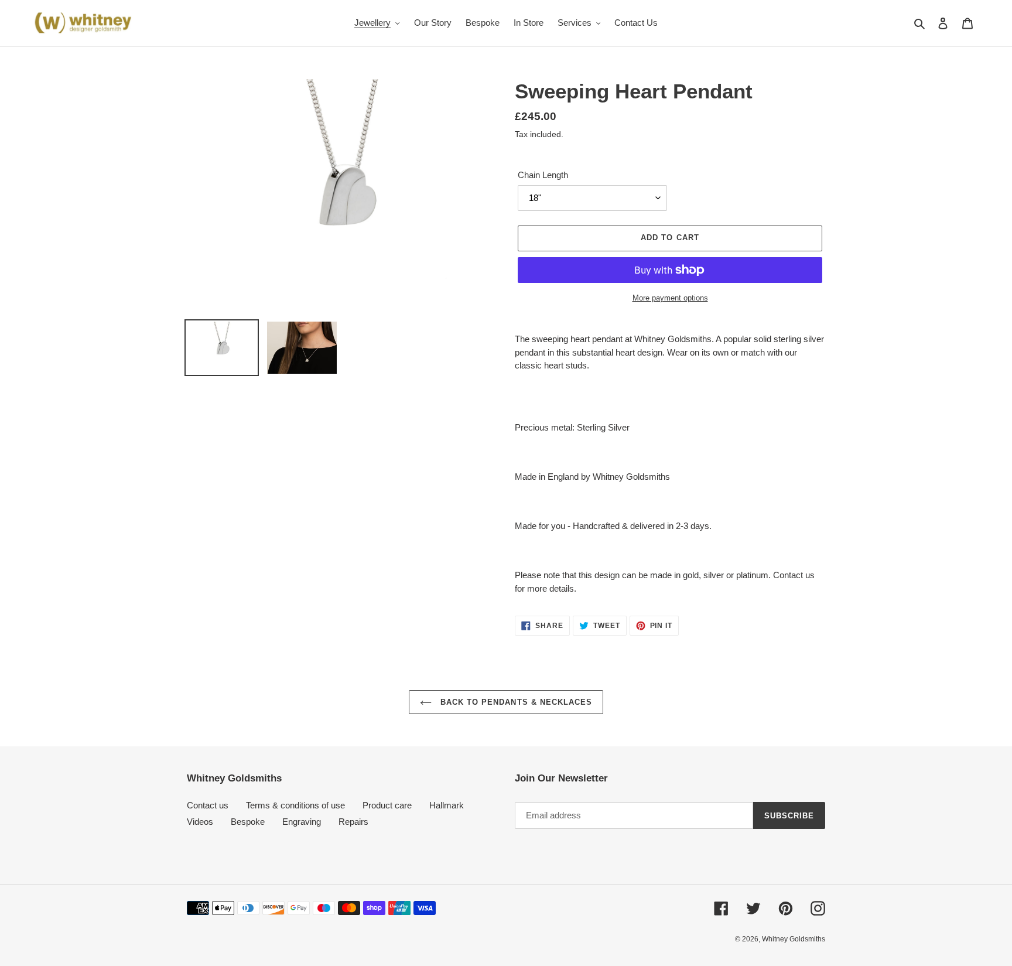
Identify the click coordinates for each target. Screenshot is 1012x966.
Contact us (207, 805)
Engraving (301, 822)
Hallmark (446, 805)
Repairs (353, 822)
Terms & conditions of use (295, 805)
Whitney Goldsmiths (793, 939)
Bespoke (248, 822)
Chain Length (543, 175)
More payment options (670, 297)
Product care (387, 805)
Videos (200, 822)
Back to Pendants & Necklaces (514, 702)
